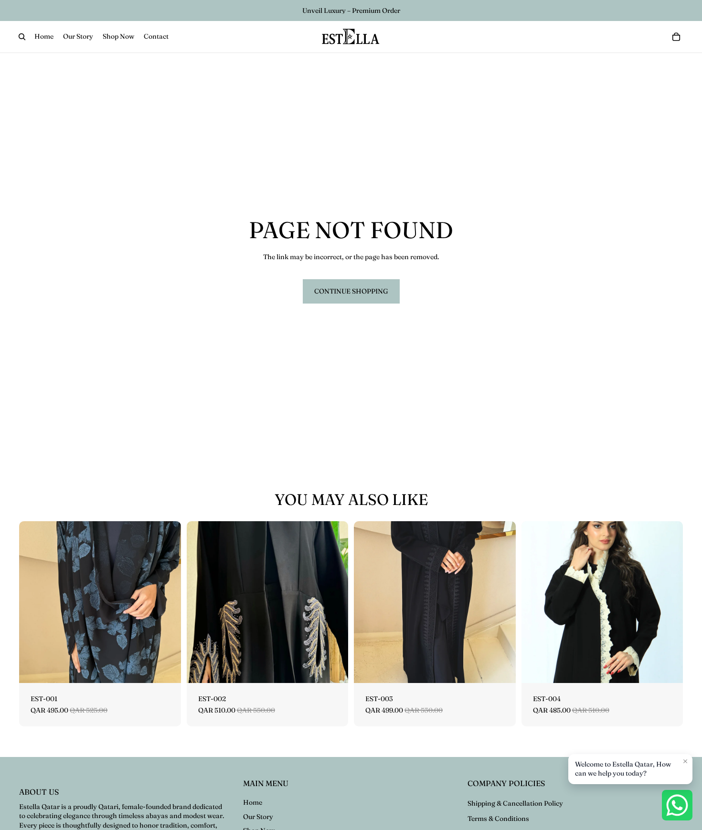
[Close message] (685, 761)
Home (252, 802)
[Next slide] (166, 602)
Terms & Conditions (498, 818)
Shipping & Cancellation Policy (515, 803)
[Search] (21, 36)
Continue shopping (351, 291)
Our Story (258, 816)
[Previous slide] (33, 602)
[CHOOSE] (166, 668)
